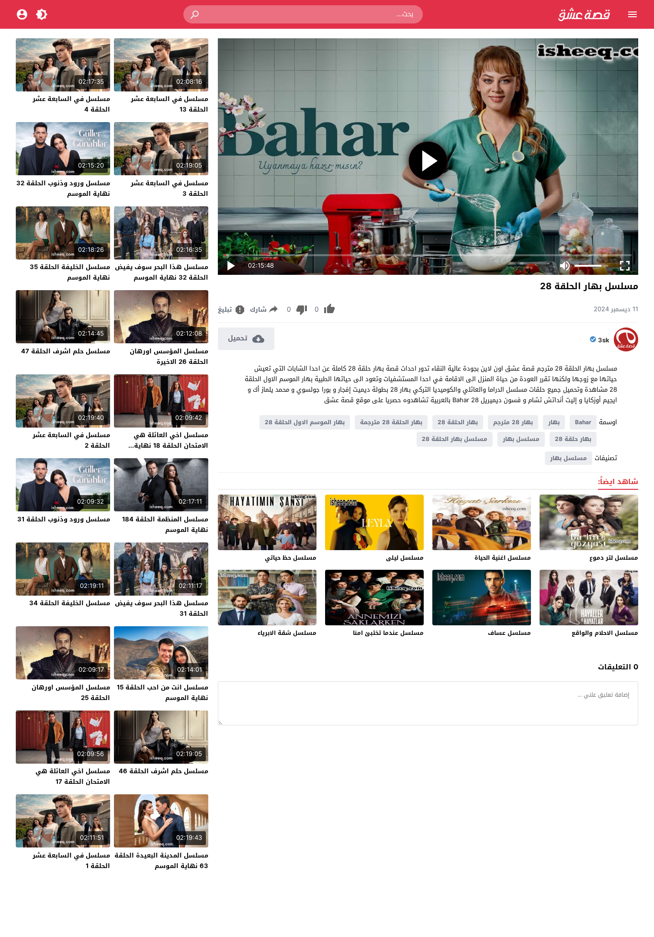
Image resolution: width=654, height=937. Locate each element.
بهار (554, 422)
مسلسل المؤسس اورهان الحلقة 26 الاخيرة (169, 356)
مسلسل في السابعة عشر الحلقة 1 (71, 860)
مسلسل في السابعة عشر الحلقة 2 (71, 440)
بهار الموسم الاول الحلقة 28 (305, 422)
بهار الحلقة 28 (458, 422)
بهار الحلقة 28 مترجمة (391, 422)
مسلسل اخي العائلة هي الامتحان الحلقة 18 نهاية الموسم (171, 445)
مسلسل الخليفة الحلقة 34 (69, 603)
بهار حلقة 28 (573, 439)
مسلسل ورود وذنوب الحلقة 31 (63, 519)
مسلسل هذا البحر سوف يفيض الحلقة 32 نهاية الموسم (161, 272)
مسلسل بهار (521, 439)
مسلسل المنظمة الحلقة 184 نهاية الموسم (165, 524)
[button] (195, 14)
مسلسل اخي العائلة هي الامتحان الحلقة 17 (72, 776)
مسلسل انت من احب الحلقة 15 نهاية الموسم (162, 692)
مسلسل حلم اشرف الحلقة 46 (163, 771)
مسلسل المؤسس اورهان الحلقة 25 (71, 692)
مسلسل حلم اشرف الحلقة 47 (65, 351)
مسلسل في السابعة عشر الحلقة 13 (169, 104)
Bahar (583, 422)
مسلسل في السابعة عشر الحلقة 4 (71, 104)
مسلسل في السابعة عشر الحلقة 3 (169, 188)
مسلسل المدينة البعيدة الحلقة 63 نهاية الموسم (161, 860)
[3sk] (626, 349)
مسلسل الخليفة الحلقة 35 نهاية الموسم (70, 272)
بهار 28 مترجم (513, 422)
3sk (603, 340)
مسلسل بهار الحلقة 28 (454, 439)
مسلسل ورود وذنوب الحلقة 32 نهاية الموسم (63, 188)
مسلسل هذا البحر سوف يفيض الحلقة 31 (161, 608)
